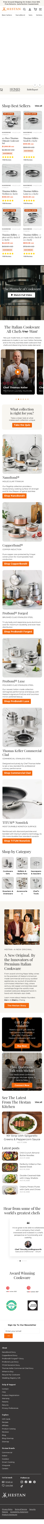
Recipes (5, 1422)
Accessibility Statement (19, 1512)
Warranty (6, 1398)
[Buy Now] (22, 1034)
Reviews (5, 1432)
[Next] (40, 85)
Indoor (4, 1456)
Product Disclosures (9, 1514)
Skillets (39, 15)
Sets (30, 15)
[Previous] (35, 85)
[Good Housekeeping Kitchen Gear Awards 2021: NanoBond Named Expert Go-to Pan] (11, 1305)
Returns (5, 1405)
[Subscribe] (8, 1336)
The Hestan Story (16, 1005)
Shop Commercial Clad (17, 773)
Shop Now (22, 78)
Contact (5, 1389)
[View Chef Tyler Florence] (25, 399)
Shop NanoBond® (14, 495)
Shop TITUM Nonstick (17, 841)
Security (32, 1509)
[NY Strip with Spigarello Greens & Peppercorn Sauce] (22, 1123)
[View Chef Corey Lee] (20, 399)
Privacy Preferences (10, 1408)
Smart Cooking (8, 1462)
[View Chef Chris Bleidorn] (23, 399)
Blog (4, 1435)
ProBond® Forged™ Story (13, 1359)
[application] (21, 3)
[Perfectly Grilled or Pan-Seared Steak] (10, 1167)
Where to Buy (7, 1371)
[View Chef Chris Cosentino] (28, 399)
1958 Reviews (6, 160)
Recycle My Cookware (11, 1375)
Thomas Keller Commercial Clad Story (17, 1368)
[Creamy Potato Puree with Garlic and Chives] (10, 1190)
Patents (5, 1402)
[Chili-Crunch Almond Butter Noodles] (10, 1156)
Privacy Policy (7, 1509)
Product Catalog (9, 1429)
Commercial (7, 1452)
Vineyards (6, 1465)
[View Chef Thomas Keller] (18, 399)
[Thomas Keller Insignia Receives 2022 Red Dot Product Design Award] (11, 1289)
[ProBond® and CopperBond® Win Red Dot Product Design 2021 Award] (33, 1289)
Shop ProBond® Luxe (16, 701)
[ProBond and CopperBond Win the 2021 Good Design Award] (33, 1305)
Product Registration (10, 1395)
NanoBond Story (9, 1352)
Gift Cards (6, 1419)
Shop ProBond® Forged (18, 631)
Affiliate (5, 1425)
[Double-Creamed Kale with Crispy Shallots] (10, 1178)
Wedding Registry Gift (11, 1378)
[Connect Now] (22, 1072)
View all (38, 106)
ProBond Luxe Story (10, 1362)
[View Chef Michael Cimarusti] (16, 399)
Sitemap (5, 1442)
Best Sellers (7, 15)
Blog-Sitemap (7, 1438)
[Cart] (35, 9)
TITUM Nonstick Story (11, 1365)
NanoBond (20, 15)
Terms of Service (21, 1509)
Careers (5, 1468)
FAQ (4, 1392)
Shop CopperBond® (15, 563)
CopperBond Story (9, 1355)
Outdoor (5, 1459)
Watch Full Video (23, 295)
